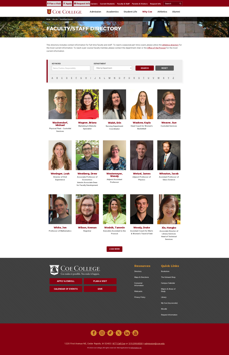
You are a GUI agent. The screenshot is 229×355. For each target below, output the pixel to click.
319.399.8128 (86, 155)
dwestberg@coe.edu (87, 160)
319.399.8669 (59, 102)
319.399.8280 (59, 207)
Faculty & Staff (123, 4)
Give (100, 289)
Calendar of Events (66, 289)
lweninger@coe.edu (59, 156)
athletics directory (170, 45)
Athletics (162, 11)
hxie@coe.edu (168, 208)
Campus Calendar (168, 283)
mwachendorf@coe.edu (60, 108)
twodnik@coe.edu (115, 208)
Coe (49, 19)
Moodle (164, 309)
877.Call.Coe (119, 343)
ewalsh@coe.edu (115, 103)
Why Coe (147, 11)
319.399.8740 (86, 102)
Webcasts (138, 291)
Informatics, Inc (136, 348)
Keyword (56, 64)
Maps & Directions (141, 277)
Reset (164, 68)
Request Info (83, 3)
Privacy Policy (139, 297)
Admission (95, 11)
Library (163, 297)
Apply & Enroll (66, 281)
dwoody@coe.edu (142, 205)
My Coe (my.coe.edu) (169, 303)
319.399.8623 (86, 205)
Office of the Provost (156, 48)
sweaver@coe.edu (170, 102)
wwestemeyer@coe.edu (114, 154)
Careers (94, 4)
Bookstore (165, 271)
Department (100, 64)
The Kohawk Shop (168, 277)
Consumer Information (139, 284)
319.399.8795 (168, 151)
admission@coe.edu (154, 343)
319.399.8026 (168, 205)
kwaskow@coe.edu (140, 105)
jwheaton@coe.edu (167, 156)
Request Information (169, 315)
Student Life (130, 11)
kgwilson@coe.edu (88, 208)
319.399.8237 (59, 151)
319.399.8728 (114, 205)
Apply (68, 3)
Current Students (107, 4)
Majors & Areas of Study (168, 290)
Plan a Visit (55, 3)
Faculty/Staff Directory (66, 19)
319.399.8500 (136, 343)
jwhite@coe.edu (60, 210)
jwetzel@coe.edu (142, 151)
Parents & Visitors (140, 4)
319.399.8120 (114, 100)
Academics (112, 11)
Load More (114, 249)
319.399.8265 (141, 100)
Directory (137, 271)
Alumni (176, 11)
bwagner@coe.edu (88, 105)
